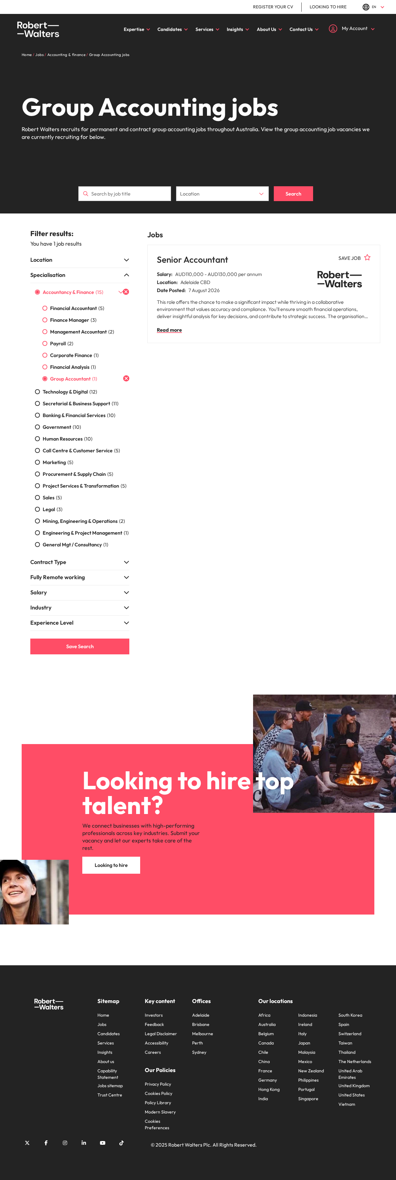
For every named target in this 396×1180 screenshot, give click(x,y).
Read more (169, 330)
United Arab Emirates (350, 1074)
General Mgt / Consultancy (75, 544)
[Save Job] (367, 257)
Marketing (58, 462)
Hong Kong (269, 1089)
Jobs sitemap (110, 1085)
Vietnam (346, 1104)
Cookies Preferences (157, 1124)
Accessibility (156, 1043)
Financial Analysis (73, 367)
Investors (154, 1015)
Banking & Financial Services (79, 415)
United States (351, 1095)
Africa (264, 1015)
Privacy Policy (158, 1084)
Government (62, 427)
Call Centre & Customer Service (81, 450)
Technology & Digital (70, 392)
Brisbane (200, 1024)
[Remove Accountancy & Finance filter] (126, 292)
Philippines (308, 1080)
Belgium (266, 1033)
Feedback (154, 1024)
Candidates (169, 29)
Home (103, 1015)
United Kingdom (354, 1085)
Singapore (308, 1098)
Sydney (199, 1052)
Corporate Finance (74, 355)
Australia (267, 1024)
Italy (302, 1033)
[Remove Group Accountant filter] (126, 378)
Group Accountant (73, 379)
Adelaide (200, 1015)
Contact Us (301, 29)
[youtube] (102, 1142)
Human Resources (68, 439)
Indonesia (307, 1015)
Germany (267, 1080)
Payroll (61, 343)
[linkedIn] (83, 1142)
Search (293, 194)
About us (105, 1061)
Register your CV (273, 7)
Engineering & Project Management (86, 533)
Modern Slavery (160, 1112)
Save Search (80, 646)
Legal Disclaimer (161, 1033)
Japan (304, 1043)
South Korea (350, 1015)
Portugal (306, 1089)
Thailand (346, 1052)
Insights (235, 29)
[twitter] (27, 1142)
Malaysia (306, 1052)
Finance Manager (73, 320)
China (264, 1061)
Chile (263, 1052)
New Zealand (311, 1071)
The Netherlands (354, 1061)
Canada (266, 1043)
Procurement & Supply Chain (78, 474)
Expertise (134, 29)
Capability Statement (107, 1074)
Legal (52, 509)
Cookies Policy (158, 1093)
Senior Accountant (192, 259)
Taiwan (345, 1043)
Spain (343, 1024)
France (265, 1071)
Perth (197, 1043)
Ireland (305, 1024)
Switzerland (349, 1033)
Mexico (305, 1061)
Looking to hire (328, 7)
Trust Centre (109, 1095)
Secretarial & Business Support (80, 403)
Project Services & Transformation (85, 486)
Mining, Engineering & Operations (84, 521)
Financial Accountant (77, 308)
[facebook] (46, 1142)
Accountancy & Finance (73, 292)
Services (204, 29)
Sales (52, 497)
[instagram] (65, 1142)
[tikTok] (121, 1142)
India (263, 1098)
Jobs (101, 1024)
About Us (266, 29)
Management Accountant (82, 332)
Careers (153, 1052)
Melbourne (202, 1033)
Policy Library (158, 1102)
